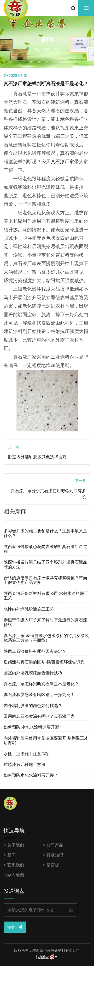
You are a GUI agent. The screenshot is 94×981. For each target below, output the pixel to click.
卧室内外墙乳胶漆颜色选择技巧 (37, 457)
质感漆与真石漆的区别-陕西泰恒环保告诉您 (44, 662)
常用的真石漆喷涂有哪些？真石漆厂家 (39, 716)
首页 (37, 49)
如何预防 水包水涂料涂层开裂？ (33, 727)
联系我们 (15, 865)
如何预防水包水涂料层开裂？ (31, 775)
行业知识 (54, 855)
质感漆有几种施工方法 (24, 765)
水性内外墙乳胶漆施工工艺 (29, 609)
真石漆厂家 (62, 162)
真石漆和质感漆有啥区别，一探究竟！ (39, 695)
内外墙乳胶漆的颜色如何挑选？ (33, 706)
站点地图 (15, 875)
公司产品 (54, 845)
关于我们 (15, 845)
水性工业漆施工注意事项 (27, 754)
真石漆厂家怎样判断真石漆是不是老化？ (41, 684)
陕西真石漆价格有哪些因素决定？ (35, 651)
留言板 (52, 865)
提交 (11, 927)
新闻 (47, 49)
